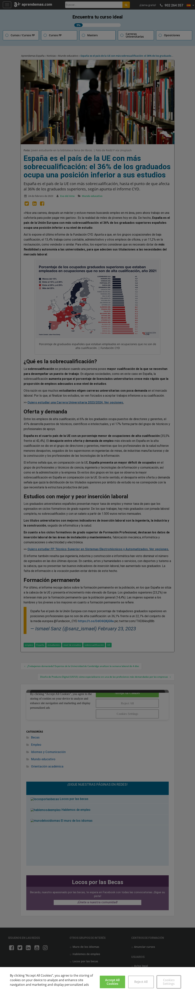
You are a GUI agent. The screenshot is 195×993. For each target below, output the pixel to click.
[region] (97, 980)
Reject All (141, 982)
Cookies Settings (169, 982)
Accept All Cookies (112, 982)
